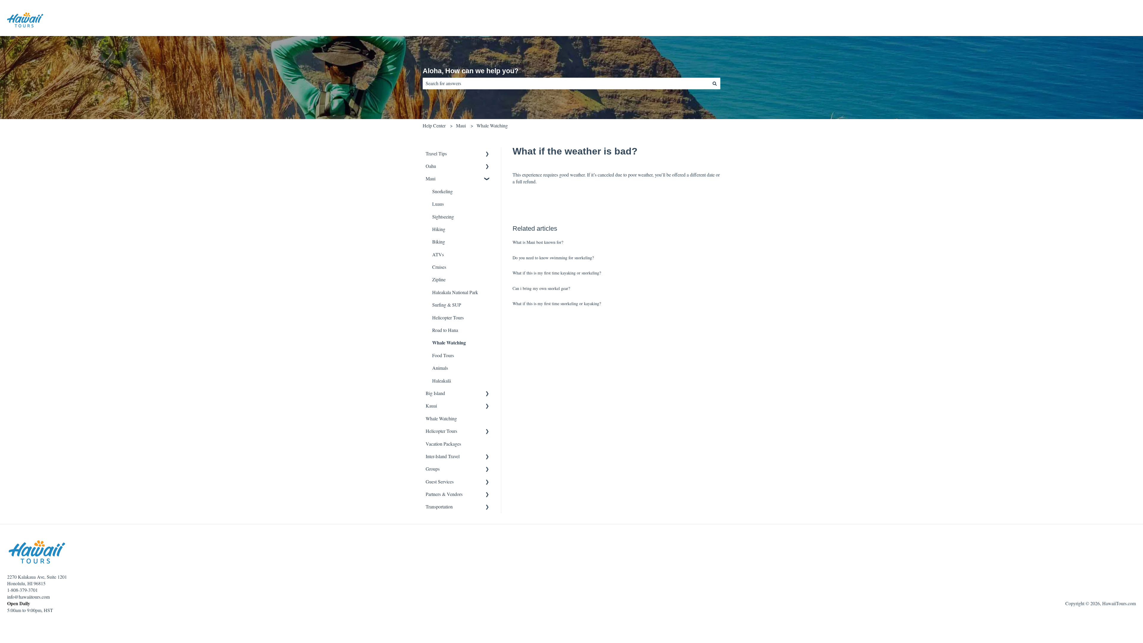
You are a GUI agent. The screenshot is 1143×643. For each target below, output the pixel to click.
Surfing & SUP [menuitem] (446, 305)
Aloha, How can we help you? (471, 71)
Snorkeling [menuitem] (442, 191)
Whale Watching (492, 125)
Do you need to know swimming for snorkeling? (553, 257)
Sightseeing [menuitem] (443, 216)
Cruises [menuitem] (439, 267)
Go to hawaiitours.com (1108, 21)
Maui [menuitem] (430, 178)
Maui (461, 125)
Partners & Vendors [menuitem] (444, 494)
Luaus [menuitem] (438, 204)
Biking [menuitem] (438, 241)
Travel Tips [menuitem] (436, 153)
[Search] (714, 83)
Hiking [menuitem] (438, 229)
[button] (487, 154)
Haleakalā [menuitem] (441, 380)
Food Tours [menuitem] (443, 355)
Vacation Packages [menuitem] (443, 444)
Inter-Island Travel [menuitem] (443, 456)
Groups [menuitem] (433, 469)
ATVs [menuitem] (438, 254)
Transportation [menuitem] (439, 506)
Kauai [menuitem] (431, 405)
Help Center (434, 125)
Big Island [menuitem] (435, 393)
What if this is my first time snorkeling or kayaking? (557, 303)
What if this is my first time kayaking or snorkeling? (557, 273)
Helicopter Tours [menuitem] (448, 317)
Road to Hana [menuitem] (445, 330)
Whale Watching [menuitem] (449, 342)
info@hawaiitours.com (28, 597)
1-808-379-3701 (22, 590)
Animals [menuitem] (440, 368)
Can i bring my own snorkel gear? (541, 288)
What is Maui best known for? (538, 242)
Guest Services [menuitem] (440, 481)
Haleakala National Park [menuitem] (455, 292)
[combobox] (566, 83)
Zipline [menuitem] (439, 279)
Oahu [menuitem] (431, 166)
